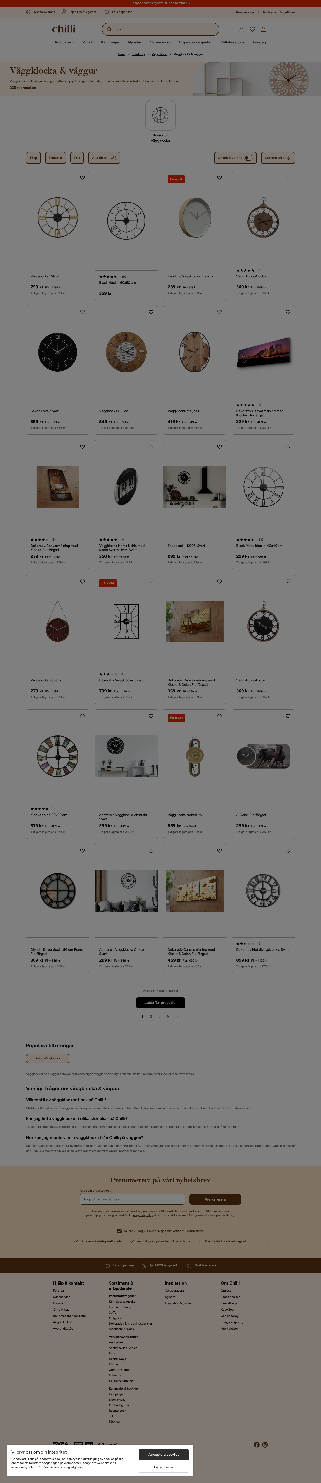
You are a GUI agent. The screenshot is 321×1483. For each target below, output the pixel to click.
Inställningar (163, 1467)
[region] (100, 1460)
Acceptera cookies (163, 1454)
